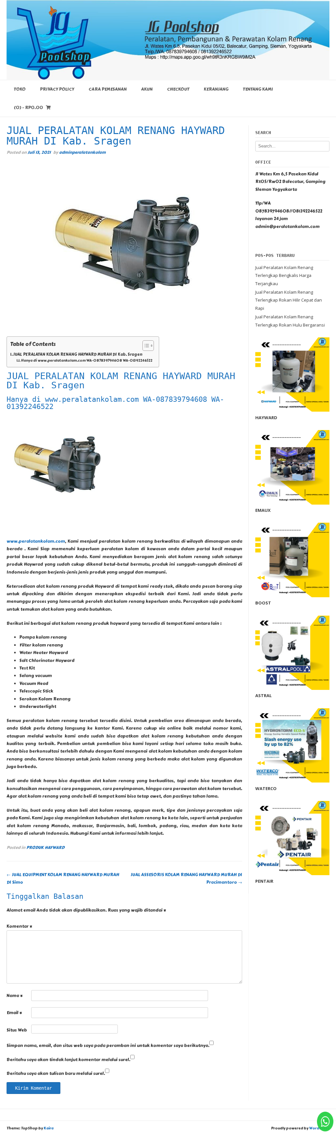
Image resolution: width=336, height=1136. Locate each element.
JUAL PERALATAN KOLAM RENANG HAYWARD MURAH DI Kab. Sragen (77, 354)
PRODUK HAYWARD (45, 847)
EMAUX (263, 510)
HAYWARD (266, 417)
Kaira (48, 1128)
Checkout (178, 89)
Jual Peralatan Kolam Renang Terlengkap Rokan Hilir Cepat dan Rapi (288, 300)
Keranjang (216, 89)
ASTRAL (263, 695)
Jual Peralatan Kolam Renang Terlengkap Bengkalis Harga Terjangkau (284, 275)
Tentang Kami (258, 89)
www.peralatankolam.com (36, 541)
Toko (20, 89)
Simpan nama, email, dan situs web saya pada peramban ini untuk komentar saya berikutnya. (108, 1045)
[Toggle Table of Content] (144, 345)
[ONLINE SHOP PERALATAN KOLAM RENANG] (168, 40)
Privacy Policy (57, 89)
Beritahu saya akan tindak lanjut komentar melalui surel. (68, 1059)
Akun (147, 89)
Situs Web (17, 1030)
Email (14, 1013)
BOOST (263, 603)
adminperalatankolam (82, 152)
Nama (15, 995)
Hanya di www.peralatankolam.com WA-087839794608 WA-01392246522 (86, 360)
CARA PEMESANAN (108, 89)
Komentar (19, 926)
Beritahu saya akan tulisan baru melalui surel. (56, 1073)
